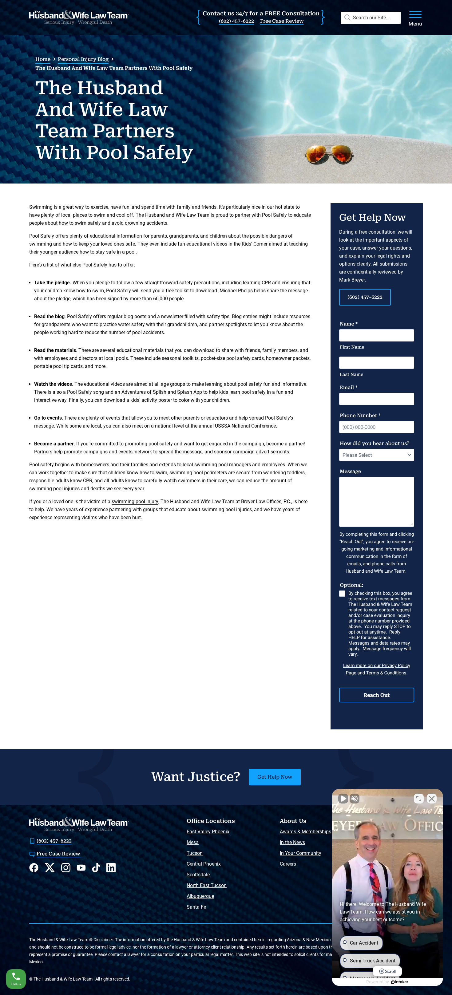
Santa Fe (196, 907)
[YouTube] (81, 867)
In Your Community (300, 853)
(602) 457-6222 (236, 21)
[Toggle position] (419, 799)
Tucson (195, 853)
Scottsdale (198, 875)
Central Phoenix (204, 864)
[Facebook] (33, 867)
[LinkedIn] (111, 867)
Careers (288, 864)
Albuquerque (200, 896)
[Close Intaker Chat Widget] (432, 799)
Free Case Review (282, 21)
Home (42, 59)
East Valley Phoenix (208, 832)
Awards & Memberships (305, 832)
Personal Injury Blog (83, 59)
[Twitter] (50, 867)
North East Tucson (207, 885)
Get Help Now (274, 777)
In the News (292, 842)
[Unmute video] (343, 799)
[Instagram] (65, 867)
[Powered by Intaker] (400, 982)
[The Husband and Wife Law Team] (79, 17)
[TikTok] (96, 867)
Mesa (193, 842)
